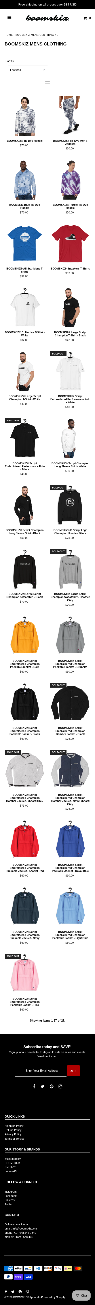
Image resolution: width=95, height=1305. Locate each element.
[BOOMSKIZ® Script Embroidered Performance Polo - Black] (25, 438)
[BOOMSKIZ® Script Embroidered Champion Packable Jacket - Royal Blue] (70, 840)
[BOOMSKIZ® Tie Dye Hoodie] (25, 116)
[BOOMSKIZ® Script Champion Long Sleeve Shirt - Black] (25, 505)
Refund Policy (13, 1130)
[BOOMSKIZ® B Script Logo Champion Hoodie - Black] (70, 505)
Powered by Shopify (53, 1297)
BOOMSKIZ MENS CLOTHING (34, 35)
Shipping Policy (14, 1126)
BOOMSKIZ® (12, 1163)
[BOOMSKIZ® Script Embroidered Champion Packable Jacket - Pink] (25, 974)
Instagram (11, 1191)
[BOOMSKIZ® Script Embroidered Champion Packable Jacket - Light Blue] (70, 907)
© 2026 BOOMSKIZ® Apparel (21, 1297)
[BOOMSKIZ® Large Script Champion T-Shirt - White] (25, 371)
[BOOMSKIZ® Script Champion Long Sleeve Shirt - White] (70, 438)
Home (9, 35)
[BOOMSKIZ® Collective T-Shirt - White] (25, 307)
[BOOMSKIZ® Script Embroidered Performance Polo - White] (70, 371)
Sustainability (13, 1158)
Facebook (11, 1196)
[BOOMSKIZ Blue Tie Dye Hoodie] (25, 180)
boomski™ (11, 1171)
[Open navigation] (9, 18)
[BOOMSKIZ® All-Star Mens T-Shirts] (25, 244)
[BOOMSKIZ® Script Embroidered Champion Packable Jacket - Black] (25, 703)
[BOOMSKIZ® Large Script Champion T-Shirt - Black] (70, 307)
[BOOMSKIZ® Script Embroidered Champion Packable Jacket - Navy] (25, 907)
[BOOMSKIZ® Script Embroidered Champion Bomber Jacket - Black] (70, 703)
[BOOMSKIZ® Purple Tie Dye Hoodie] (70, 180)
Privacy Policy (13, 1134)
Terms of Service (15, 1138)
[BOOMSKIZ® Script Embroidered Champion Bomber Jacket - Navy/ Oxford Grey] (70, 770)
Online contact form (16, 1224)
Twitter (8, 1204)
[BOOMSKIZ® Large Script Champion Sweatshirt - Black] (25, 569)
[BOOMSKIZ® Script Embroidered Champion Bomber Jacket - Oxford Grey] (25, 770)
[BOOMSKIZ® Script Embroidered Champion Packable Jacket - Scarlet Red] (25, 840)
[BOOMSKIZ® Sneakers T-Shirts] (70, 244)
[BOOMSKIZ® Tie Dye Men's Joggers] (70, 116)
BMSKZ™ (10, 1167)
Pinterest (10, 1200)
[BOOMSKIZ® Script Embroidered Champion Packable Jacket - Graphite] (70, 636)
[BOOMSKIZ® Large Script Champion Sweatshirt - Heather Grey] (70, 569)
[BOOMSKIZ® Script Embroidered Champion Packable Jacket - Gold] (25, 636)
